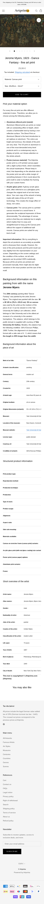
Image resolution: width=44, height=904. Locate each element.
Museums (7, 750)
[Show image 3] (19, 51)
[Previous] (9, 51)
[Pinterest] (4, 724)
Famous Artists (8, 742)
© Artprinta (22, 869)
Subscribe (12, 851)
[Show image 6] (27, 51)
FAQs (5, 788)
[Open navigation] (3, 11)
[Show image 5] (24, 51)
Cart (4, 780)
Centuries (6, 754)
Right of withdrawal (10, 800)
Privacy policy (8, 796)
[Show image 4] (22, 51)
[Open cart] (41, 10)
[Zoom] (39, 20)
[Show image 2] (16, 51)
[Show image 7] (29, 51)
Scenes (6, 766)
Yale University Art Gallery (35, 430)
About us (6, 817)
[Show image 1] (14, 51)
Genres (6, 762)
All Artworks (7, 738)
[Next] (34, 51)
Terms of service (9, 813)
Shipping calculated (22, 72)
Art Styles (6, 746)
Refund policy (8, 821)
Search (5, 804)
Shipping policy (9, 809)
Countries (6, 758)
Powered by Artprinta (22, 872)
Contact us (7, 784)
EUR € (21, 864)
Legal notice (7, 792)
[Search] (36, 11)
